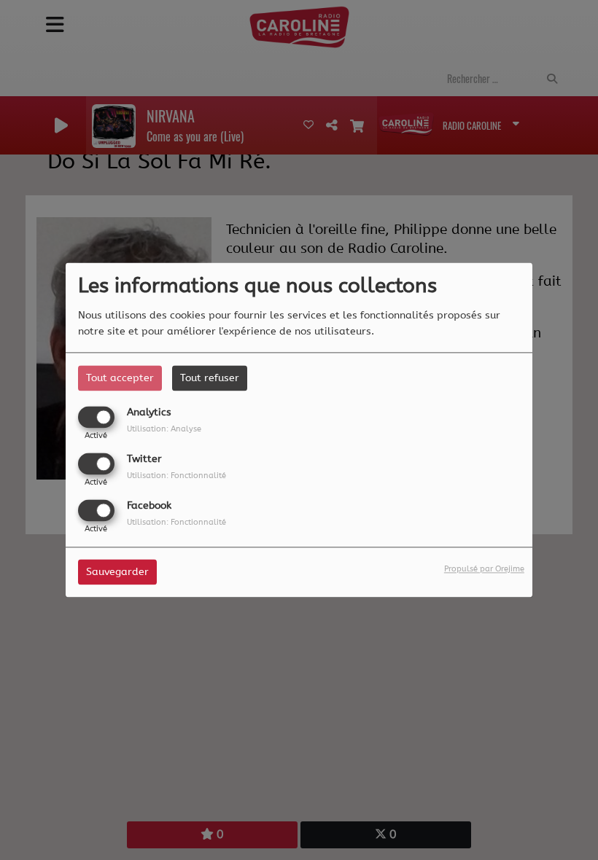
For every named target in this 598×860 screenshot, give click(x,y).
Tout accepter (120, 378)
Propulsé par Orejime (484, 569)
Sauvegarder (117, 572)
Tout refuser (209, 378)
